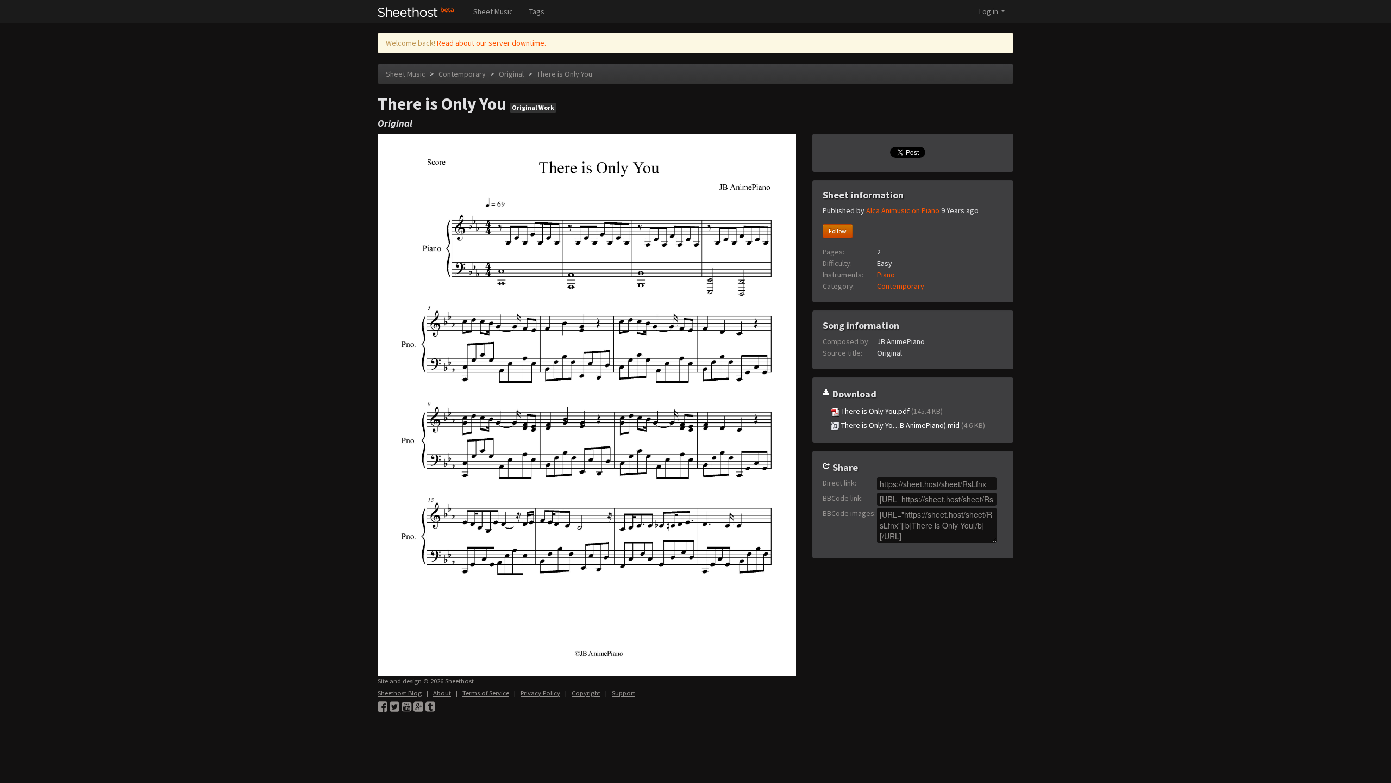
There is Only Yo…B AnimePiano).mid (912, 425)
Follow (838, 231)
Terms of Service (485, 693)
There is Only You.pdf (891, 411)
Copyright (586, 693)
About (442, 693)
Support (623, 693)
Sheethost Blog (400, 693)
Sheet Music (493, 11)
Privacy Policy (540, 693)
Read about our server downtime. (491, 43)
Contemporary (462, 74)
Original (511, 74)
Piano (886, 274)
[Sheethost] (416, 11)
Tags (536, 11)
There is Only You (564, 74)
